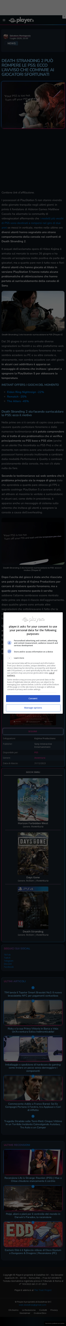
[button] (33, 658)
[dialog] (33, 663)
